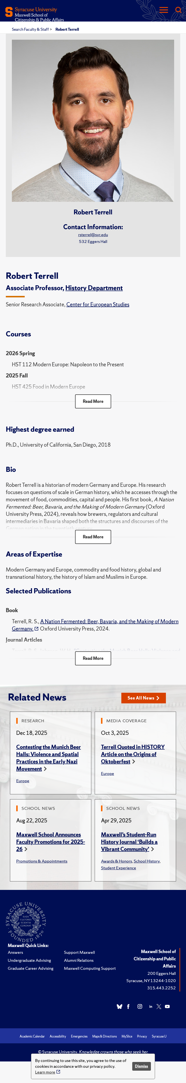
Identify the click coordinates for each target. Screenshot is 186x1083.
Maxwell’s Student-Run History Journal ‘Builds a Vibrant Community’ (129, 842)
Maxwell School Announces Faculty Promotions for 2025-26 (50, 842)
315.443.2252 (161, 988)
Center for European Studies (97, 304)
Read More (93, 401)
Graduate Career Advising (31, 968)
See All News (141, 698)
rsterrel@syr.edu (93, 234)
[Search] (178, 10)
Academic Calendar (32, 1036)
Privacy (142, 1036)
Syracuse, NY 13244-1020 (151, 980)
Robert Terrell (67, 29)
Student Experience (118, 868)
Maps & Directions (104, 1036)
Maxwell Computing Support (90, 968)
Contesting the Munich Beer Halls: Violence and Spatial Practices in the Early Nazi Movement (48, 758)
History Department (94, 288)
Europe (22, 780)
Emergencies (79, 1036)
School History (147, 861)
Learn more (45, 1072)
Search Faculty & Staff (31, 29)
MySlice (127, 1036)
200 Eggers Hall (161, 973)
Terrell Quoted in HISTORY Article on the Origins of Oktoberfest (133, 754)
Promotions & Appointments (41, 861)
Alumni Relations (78, 960)
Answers (15, 952)
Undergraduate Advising (29, 960)
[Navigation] (163, 10)
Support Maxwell (79, 952)
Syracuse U (159, 1036)
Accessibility (58, 1036)
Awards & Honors (116, 861)
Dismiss (141, 1066)
